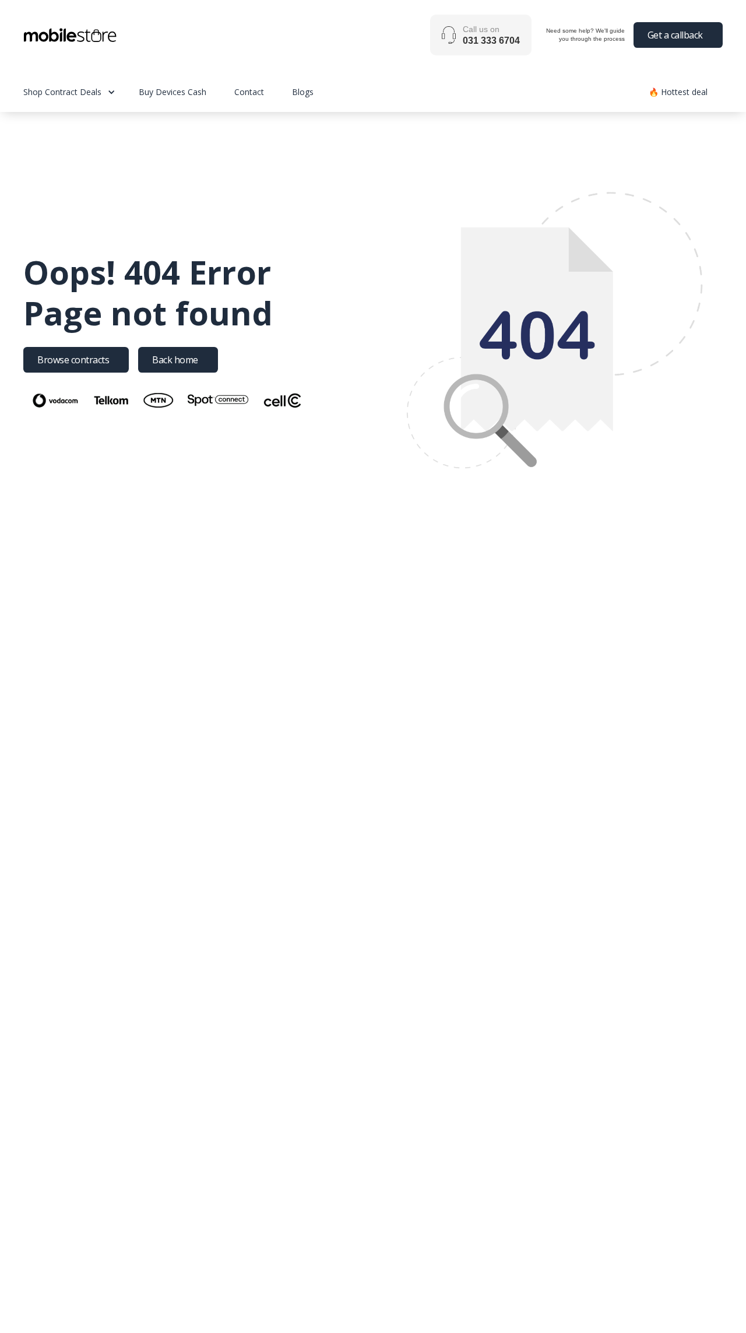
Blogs (303, 91)
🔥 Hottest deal (678, 91)
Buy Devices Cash (172, 91)
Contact (249, 91)
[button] (81, 92)
